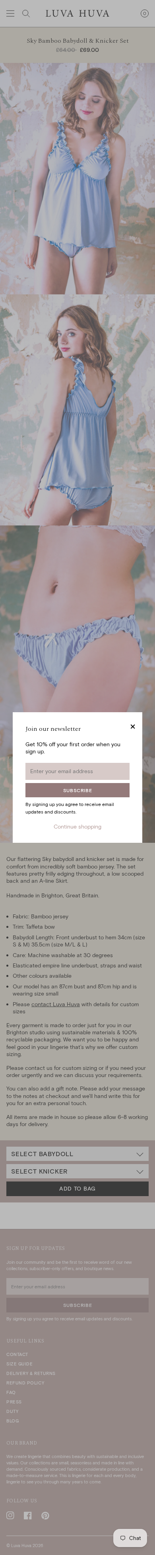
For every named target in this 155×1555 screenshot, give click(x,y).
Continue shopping (77, 826)
